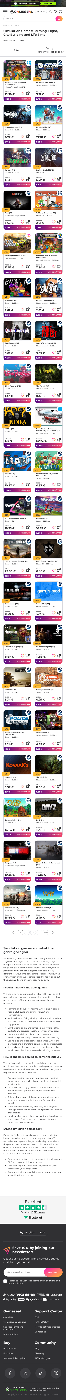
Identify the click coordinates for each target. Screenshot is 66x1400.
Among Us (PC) (11, 300)
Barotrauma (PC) (12, 604)
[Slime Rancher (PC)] (17, 373)
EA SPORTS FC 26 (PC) (45, 82)
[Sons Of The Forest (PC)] (48, 330)
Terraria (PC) (10, 170)
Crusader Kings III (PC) (45, 647)
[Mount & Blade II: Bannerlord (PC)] (48, 850)
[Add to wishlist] (22, 93)
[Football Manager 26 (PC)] (17, 505)
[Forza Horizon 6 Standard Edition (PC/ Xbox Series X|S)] (48, 416)
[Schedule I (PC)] (48, 720)
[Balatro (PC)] (17, 461)
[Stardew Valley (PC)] (17, 807)
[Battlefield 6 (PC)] (17, 895)
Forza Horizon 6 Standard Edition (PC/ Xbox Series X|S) (48, 430)
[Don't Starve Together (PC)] (48, 548)
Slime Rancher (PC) (13, 386)
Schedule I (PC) (42, 732)
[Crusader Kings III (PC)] (48, 634)
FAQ (37, 1317)
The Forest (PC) (42, 386)
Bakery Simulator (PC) (45, 690)
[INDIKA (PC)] (17, 416)
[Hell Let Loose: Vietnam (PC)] (17, 548)
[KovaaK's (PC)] (17, 764)
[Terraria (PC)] (17, 157)
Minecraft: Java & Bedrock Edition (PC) (15, 83)
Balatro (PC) (10, 473)
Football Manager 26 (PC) (15, 518)
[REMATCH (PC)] (48, 505)
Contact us (40, 1331)
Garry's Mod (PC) (43, 604)
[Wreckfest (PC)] (17, 677)
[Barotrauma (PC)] (17, 591)
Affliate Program (43, 1358)
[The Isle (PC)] (48, 764)
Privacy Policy (15, 1283)
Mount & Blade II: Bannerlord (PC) (48, 864)
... (39, 932)
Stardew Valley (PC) (13, 820)
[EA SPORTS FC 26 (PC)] (48, 70)
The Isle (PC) (41, 777)
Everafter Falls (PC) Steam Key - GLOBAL (47, 474)
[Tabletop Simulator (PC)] (48, 200)
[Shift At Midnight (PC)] (17, 634)
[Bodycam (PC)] (17, 850)
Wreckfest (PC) (11, 690)
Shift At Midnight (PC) (14, 647)
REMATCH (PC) (42, 518)
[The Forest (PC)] (48, 373)
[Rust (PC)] (17, 200)
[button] (60, 11)
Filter (16, 50)
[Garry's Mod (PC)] (48, 591)
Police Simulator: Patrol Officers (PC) (14, 733)
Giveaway (40, 1353)
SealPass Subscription (14, 1358)
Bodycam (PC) (10, 863)
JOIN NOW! (53, 1272)
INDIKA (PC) (10, 429)
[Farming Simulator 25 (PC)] (17, 243)
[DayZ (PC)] (48, 807)
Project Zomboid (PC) (13, 127)
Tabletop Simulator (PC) (46, 213)
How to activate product (47, 1327)
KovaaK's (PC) (10, 777)
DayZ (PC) (40, 820)
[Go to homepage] (21, 12)
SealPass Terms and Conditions (13, 1328)
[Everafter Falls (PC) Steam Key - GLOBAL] (48, 461)
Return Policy (42, 1322)
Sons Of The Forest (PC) (46, 343)
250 (45, 932)
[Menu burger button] (5, 11)
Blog (37, 1348)
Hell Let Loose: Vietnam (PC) (16, 561)
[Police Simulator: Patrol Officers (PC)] (17, 720)
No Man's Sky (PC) (43, 127)
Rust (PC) (9, 213)
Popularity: (49, 50)
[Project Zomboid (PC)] (17, 114)
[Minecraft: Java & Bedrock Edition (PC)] (17, 70)
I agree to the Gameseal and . (34, 1282)
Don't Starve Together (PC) (47, 561)
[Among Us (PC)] (17, 287)
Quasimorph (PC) (12, 343)
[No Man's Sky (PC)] (48, 114)
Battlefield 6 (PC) (12, 908)
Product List (9, 1348)
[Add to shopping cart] (27, 93)
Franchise (8, 1353)
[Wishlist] (55, 11)
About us (8, 1317)
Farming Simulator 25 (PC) (15, 256)
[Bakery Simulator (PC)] (48, 677)
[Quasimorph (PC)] (17, 330)
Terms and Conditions (44, 1280)
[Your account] (50, 11)
